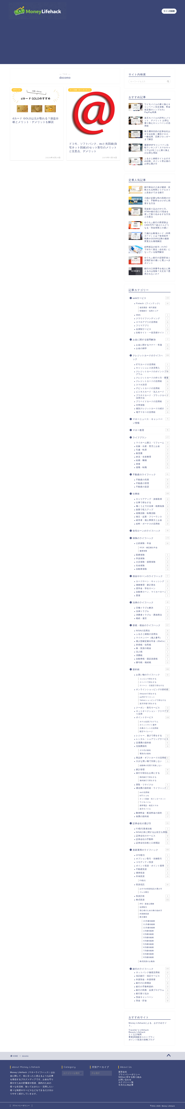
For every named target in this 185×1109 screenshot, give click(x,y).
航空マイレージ (146, 731)
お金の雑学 (152, 348)
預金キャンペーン (152, 997)
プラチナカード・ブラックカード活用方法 (152, 396)
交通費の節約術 (152, 743)
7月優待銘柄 (148, 951)
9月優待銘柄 (148, 957)
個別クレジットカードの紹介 (152, 408)
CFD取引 (152, 855)
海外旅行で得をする (148, 780)
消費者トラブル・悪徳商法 (152, 615)
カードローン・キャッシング (152, 581)
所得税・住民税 (152, 645)
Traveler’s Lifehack (139, 1030)
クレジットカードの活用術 (152, 381)
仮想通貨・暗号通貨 (148, 308)
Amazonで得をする (148, 694)
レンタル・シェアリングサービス (152, 739)
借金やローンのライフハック (150, 576)
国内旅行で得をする (148, 777)
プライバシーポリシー (129, 1074)
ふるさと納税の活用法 (152, 634)
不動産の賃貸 (152, 487)
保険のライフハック (151, 538)
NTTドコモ (144, 796)
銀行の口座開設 (152, 983)
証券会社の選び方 (151, 823)
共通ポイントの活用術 (149, 728)
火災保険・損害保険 (152, 562)
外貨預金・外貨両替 (152, 979)
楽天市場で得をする (148, 704)
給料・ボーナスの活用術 (152, 524)
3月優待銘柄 (148, 938)
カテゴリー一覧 (126, 1082)
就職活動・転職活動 (152, 513)
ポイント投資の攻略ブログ (142, 1040)
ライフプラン (151, 437)
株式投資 (152, 900)
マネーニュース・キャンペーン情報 (150, 421)
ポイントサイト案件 (148, 725)
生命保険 (152, 565)
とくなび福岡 (135, 1034)
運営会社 (122, 1072)
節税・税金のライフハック (151, 625)
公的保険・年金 (152, 543)
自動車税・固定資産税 (152, 659)
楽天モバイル (145, 809)
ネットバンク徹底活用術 (152, 972)
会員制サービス (152, 329)
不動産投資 (152, 869)
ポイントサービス (152, 717)
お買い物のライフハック (152, 675)
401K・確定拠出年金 (149, 548)
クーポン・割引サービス (152, 708)
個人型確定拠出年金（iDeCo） (152, 641)
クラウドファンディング (152, 318)
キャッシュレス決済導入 (152, 368)
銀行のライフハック (151, 969)
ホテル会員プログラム (149, 722)
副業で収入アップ (152, 510)
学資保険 (152, 558)
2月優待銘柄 (148, 934)
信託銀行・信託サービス (152, 976)
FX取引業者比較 (152, 829)
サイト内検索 (169, 11)
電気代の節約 (145, 754)
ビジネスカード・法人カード (152, 392)
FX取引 (143, 881)
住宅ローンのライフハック (150, 530)
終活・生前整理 (152, 457)
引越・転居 (152, 450)
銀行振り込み (152, 993)
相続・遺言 (152, 618)
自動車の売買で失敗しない (151, 765)
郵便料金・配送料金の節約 (152, 813)
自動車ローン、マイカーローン (152, 592)
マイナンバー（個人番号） (152, 638)
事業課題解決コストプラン (142, 1037)
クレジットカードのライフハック (151, 357)
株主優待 (143, 917)
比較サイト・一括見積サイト (152, 333)
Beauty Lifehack (137, 1032)
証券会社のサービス (152, 836)
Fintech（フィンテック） (152, 303)
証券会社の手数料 (152, 839)
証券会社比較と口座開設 (152, 843)
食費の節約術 (152, 816)
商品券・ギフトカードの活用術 (152, 758)
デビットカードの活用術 (152, 388)
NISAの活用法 (152, 631)
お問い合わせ (124, 1080)
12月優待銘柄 (149, 928)
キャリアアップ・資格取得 (152, 499)
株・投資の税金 (152, 648)
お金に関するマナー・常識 (152, 345)
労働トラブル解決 (152, 608)
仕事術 (151, 493)
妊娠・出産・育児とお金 (152, 446)
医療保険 (152, 555)
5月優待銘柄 (148, 944)
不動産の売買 (152, 480)
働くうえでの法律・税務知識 (152, 506)
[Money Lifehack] (37, 18)
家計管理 (152, 769)
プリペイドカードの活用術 (152, 401)
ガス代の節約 (145, 750)
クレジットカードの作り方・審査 (152, 378)
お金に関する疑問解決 (150, 339)
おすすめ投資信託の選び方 (151, 889)
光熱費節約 (152, 746)
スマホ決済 (152, 385)
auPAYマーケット (147, 697)
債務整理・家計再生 (152, 585)
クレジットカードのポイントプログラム (152, 372)
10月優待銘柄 (149, 921)
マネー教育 (150, 430)
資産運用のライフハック (151, 850)
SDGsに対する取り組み (130, 1077)
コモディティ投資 (152, 862)
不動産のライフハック (150, 474)
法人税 (152, 652)
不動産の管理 (152, 483)
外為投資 (152, 876)
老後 (152, 464)
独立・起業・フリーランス (152, 517)
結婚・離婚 (152, 460)
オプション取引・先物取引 (152, 859)
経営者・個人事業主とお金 (152, 520)
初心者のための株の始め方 (151, 910)
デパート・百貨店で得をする (152, 685)
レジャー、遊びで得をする (152, 736)
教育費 (152, 453)
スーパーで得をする (148, 682)
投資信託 (152, 884)
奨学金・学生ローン (152, 588)
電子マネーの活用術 (152, 412)
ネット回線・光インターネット (153, 799)
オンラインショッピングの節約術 (152, 689)
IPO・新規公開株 (147, 904)
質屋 (152, 595)
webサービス (151, 298)
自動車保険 (152, 569)
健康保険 (143, 551)
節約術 (151, 669)
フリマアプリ (152, 325)
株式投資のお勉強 (147, 961)
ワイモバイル (145, 802)
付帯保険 (152, 405)
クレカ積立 (144, 892)
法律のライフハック (150, 602)
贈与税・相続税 (152, 662)
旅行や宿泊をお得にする (152, 773)
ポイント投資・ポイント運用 (152, 866)
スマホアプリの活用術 (152, 322)
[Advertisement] (92, 44)
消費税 (152, 655)
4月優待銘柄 (148, 941)
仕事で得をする (152, 502)
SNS (152, 315)
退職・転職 (152, 467)
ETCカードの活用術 (152, 364)
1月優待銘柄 (148, 931)
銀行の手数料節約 (152, 987)
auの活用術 (144, 792)
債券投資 (152, 873)
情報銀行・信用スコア (149, 311)
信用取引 (143, 907)
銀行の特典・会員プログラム (152, 990)
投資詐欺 (152, 896)
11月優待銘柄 (149, 924)
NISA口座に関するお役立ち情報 (152, 832)
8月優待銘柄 (148, 954)
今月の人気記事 (126, 1085)
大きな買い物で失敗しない (152, 761)
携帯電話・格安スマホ (149, 805)
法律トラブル (152, 611)
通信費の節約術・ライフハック (152, 788)
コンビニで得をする (148, 679)
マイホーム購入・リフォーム (152, 443)
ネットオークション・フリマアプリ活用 (152, 712)
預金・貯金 (152, 1001)
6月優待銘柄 (148, 947)
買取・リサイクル (152, 785)
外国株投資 (144, 914)
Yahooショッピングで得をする (153, 700)
